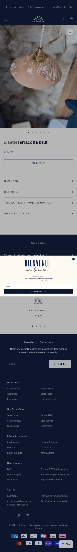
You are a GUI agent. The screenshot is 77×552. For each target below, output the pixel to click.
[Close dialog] (73, 259)
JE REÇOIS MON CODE (38, 292)
